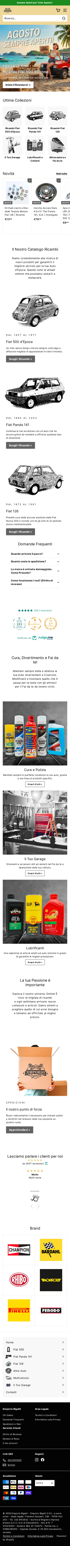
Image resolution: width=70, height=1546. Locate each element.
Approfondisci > (19, 1129)
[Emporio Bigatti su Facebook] (42, 1459)
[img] (35, 1160)
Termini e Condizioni (46, 1415)
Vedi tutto (61, 173)
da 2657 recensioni (33, 1163)
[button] (32, 1206)
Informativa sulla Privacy (48, 1419)
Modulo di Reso (11, 1438)
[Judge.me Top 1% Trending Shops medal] (50, 623)
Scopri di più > (35, 784)
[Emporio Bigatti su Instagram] (36, 1459)
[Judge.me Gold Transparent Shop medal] (35, 623)
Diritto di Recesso (12, 1434)
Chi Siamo (8, 1415)
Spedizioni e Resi (12, 1424)
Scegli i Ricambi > (20, 359)
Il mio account (10, 1443)
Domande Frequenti (13, 1419)
